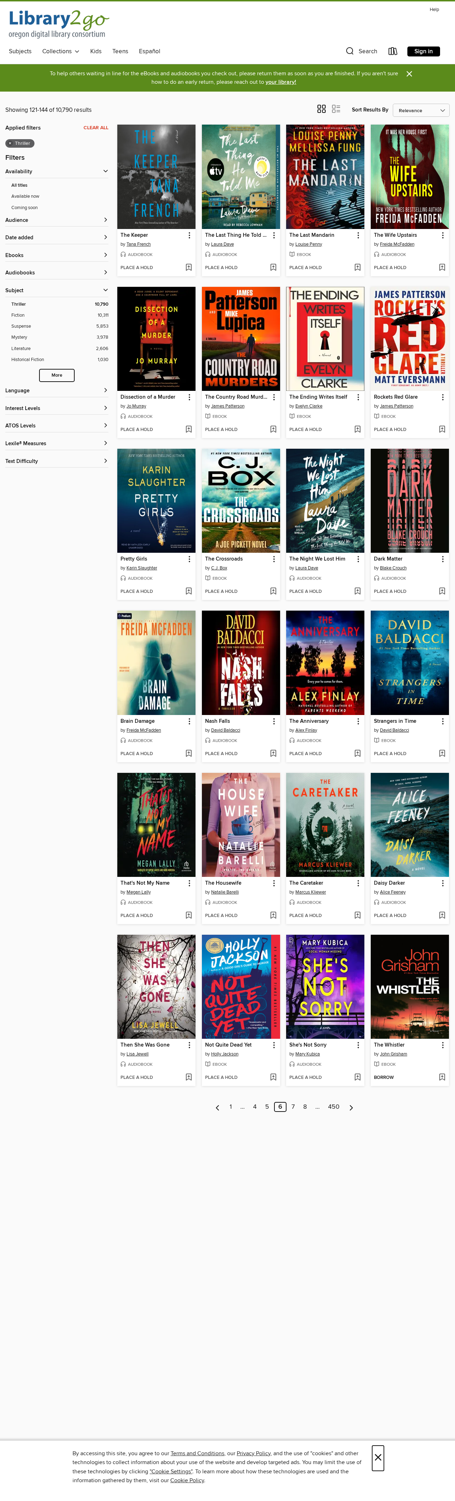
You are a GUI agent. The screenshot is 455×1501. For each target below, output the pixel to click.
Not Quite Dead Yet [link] (228, 1045)
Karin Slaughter (142, 568)
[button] (360, 53)
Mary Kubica (307, 1054)
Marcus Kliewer (310, 892)
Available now (25, 196)
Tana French (139, 244)
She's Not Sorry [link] (308, 1045)
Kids (96, 51)
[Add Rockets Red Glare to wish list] (442, 430)
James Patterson (228, 406)
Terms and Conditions (197, 1453)
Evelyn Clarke (308, 406)
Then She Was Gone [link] (145, 1045)
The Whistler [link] (389, 1045)
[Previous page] (218, 1107)
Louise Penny (308, 244)
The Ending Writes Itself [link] (318, 397)
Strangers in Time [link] (395, 721)
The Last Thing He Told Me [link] (237, 235)
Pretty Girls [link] (134, 559)
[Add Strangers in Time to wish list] (442, 754)
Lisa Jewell (138, 1054)
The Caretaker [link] (306, 883)
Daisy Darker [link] (389, 883)
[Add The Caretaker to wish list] (357, 916)
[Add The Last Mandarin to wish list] (357, 268)
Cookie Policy (187, 1480)
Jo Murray (136, 406)
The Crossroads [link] (224, 559)
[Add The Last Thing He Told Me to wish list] (273, 268)
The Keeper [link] (134, 235)
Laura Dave (222, 244)
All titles (19, 185)
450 (333, 1107)
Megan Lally (139, 892)
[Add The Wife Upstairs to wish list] (442, 268)
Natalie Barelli (225, 892)
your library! (281, 82)
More (57, 375)
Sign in (423, 51)
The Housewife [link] (223, 883)
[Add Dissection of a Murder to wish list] (188, 430)
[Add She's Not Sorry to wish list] (357, 1077)
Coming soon (24, 208)
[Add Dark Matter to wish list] (442, 591)
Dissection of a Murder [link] (148, 397)
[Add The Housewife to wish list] (273, 916)
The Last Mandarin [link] (311, 235)
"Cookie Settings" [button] (171, 1471)
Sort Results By (370, 110)
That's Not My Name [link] (145, 883)
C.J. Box (219, 568)
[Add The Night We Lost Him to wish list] (357, 591)
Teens (120, 51)
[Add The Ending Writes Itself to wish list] (357, 430)
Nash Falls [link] (217, 721)
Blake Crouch (393, 568)
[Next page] (351, 1107)
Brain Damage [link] (138, 721)
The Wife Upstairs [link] (395, 235)
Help (434, 9)
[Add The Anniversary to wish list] (357, 754)
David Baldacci (225, 730)
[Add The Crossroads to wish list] (273, 591)
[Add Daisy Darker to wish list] (442, 916)
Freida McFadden (397, 244)
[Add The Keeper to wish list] (188, 268)
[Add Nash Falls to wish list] (273, 754)
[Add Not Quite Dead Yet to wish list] (273, 1077)
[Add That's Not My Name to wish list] (188, 916)
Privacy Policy (254, 1453)
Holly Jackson (225, 1054)
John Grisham (393, 1054)
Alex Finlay (306, 730)
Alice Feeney (393, 892)
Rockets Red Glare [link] (396, 397)
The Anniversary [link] (309, 721)
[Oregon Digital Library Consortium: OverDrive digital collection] (59, 24)
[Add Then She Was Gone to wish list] (188, 1077)
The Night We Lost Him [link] (317, 559)
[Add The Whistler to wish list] (442, 1077)
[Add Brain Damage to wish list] (188, 754)
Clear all (96, 128)
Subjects (20, 51)
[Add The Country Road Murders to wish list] (273, 430)
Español (149, 51)
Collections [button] (58, 51)
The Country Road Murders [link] (237, 397)
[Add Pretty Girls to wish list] (188, 591)
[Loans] (393, 53)
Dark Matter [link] (388, 559)
